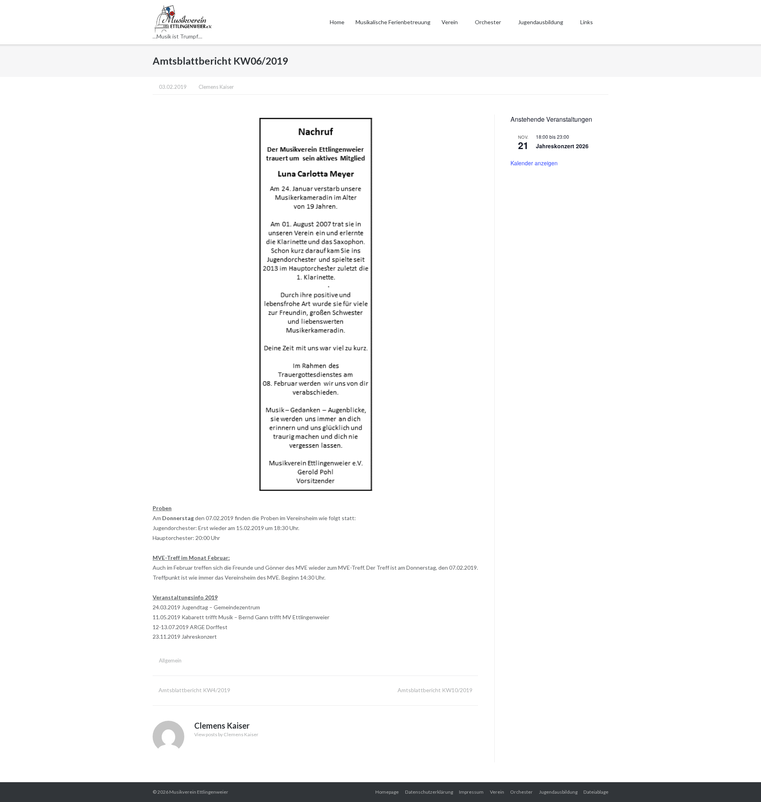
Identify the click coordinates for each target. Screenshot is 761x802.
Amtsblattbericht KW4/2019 (194, 690)
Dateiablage (595, 792)
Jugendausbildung (540, 22)
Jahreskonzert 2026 (562, 146)
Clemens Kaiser (216, 87)
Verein (450, 22)
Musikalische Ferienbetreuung (393, 22)
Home (337, 22)
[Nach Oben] (740, 782)
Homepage (387, 792)
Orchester (488, 22)
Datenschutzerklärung (429, 792)
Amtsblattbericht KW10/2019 (435, 690)
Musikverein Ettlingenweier (198, 792)
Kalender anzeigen (534, 163)
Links (586, 22)
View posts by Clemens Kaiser (226, 734)
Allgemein (170, 660)
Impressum (471, 792)
